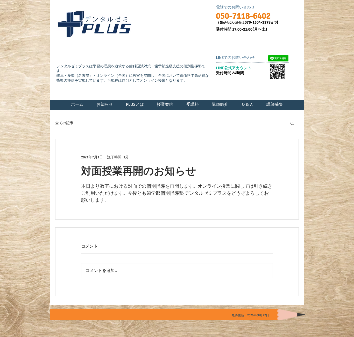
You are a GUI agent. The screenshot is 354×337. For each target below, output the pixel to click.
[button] (292, 123)
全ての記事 (64, 123)
